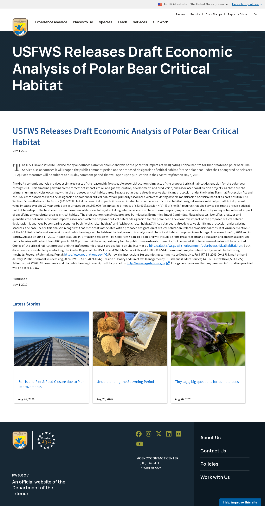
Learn (122, 22)
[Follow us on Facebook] (139, 434)
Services (140, 22)
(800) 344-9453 (149, 463)
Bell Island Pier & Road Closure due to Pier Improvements (51, 384)
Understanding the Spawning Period (125, 381)
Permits (195, 14)
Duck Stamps (214, 14)
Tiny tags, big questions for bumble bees (207, 381)
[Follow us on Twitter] (160, 434)
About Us (210, 437)
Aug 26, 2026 (26, 399)
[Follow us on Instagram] (150, 434)
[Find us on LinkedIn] (170, 434)
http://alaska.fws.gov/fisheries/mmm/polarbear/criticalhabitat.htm (195, 245)
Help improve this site (240, 502)
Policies (209, 464)
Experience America (51, 22)
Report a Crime (237, 14)
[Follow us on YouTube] (141, 444)
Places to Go (83, 22)
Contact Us (213, 450)
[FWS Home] (20, 27)
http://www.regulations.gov (83, 254)
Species (105, 22)
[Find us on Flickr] (180, 434)
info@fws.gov (150, 468)
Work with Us (215, 477)
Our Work (160, 22)
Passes (180, 14)
